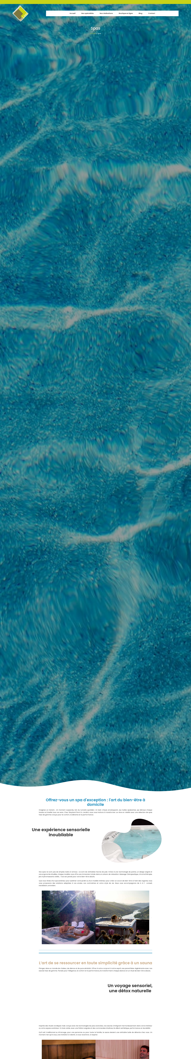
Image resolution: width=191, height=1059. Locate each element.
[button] (40, 917)
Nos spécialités (87, 13)
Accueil (72, 13)
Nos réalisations (106, 13)
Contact (151, 13)
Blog (140, 13)
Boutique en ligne (126, 13)
